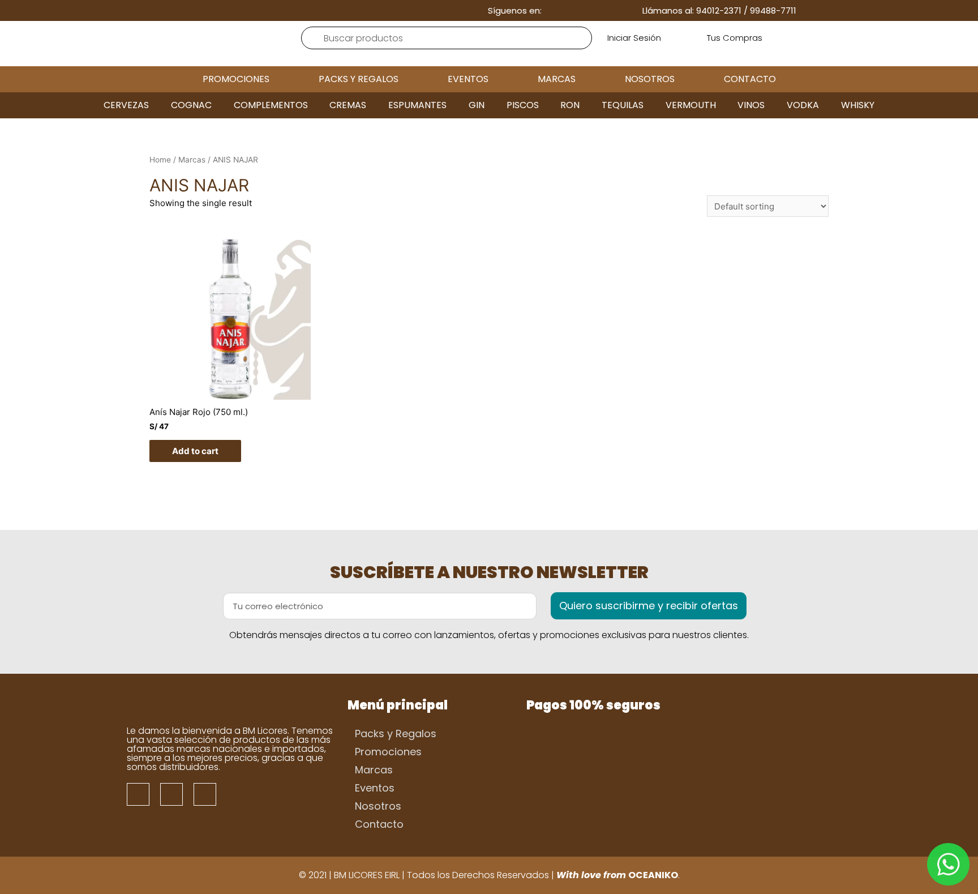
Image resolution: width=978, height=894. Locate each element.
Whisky (857, 105)
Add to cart (195, 451)
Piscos (523, 105)
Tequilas (623, 105)
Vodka (803, 105)
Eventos (468, 78)
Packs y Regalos (358, 78)
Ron (570, 105)
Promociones (236, 78)
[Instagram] (588, 10)
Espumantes (417, 105)
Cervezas (126, 105)
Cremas (347, 105)
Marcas (557, 78)
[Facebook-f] (570, 10)
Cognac (191, 105)
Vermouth (691, 105)
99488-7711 (773, 10)
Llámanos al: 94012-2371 (691, 10)
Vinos (751, 105)
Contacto (750, 78)
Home (160, 159)
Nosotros (650, 78)
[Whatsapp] (606, 10)
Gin (476, 105)
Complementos (271, 105)
